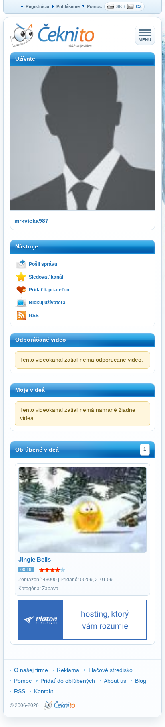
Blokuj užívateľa (47, 302)
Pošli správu (43, 264)
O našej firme (31, 670)
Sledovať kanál (46, 277)
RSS (34, 315)
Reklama (68, 670)
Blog (140, 681)
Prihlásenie (68, 6)
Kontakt (43, 691)
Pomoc (94, 6)
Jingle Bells (34, 559)
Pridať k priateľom (50, 290)
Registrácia (37, 6)
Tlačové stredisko (110, 670)
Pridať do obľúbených (67, 681)
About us (115, 681)
